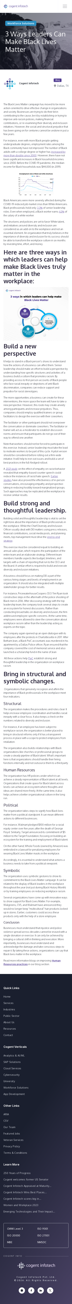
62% (61, 211)
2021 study (11, 468)
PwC (30, 658)
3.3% (39, 207)
